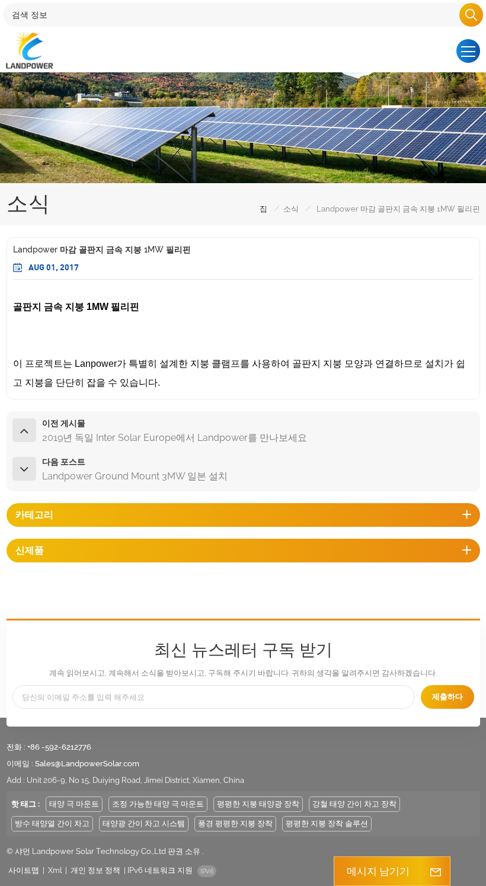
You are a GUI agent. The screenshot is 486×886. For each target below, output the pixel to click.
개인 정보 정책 (95, 870)
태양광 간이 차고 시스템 (144, 823)
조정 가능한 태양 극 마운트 (158, 803)
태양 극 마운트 (74, 803)
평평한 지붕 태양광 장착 (258, 803)
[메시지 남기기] (435, 871)
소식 (291, 208)
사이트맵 (23, 870)
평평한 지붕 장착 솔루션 (327, 823)
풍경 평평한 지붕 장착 (235, 823)
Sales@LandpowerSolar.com (87, 763)
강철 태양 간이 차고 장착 (354, 803)
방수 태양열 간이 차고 (52, 823)
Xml (55, 870)
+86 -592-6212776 (59, 747)
